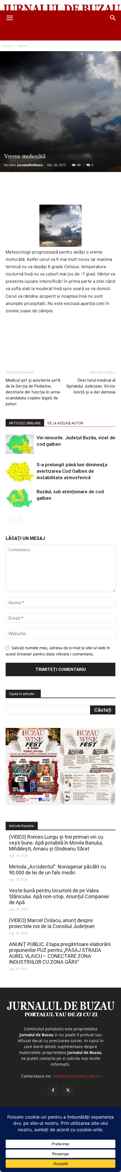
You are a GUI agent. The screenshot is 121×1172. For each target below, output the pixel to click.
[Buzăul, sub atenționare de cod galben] (20, 498)
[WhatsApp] (67, 191)
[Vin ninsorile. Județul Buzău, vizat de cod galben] (20, 444)
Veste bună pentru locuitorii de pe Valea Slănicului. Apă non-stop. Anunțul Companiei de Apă (59, 896)
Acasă (7, 45)
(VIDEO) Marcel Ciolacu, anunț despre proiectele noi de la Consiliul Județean (52, 923)
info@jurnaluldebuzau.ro (76, 1076)
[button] (10, 18)
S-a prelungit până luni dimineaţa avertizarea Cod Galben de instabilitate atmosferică (72, 471)
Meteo (23, 45)
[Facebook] (29, 191)
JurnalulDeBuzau (30, 165)
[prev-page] (9, 518)
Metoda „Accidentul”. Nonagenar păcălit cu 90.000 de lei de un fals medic (57, 869)
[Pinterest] (54, 191)
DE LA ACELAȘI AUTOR (65, 423)
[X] (42, 191)
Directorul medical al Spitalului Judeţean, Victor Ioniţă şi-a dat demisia (90, 386)
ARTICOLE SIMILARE (25, 423)
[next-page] (18, 518)
